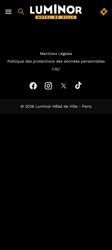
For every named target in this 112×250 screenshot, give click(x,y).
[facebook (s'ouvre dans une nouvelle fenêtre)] (33, 85)
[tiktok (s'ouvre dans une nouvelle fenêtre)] (78, 85)
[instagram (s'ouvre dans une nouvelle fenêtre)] (48, 85)
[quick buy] (104, 12)
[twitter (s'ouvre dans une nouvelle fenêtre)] (63, 85)
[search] (21, 11)
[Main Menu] (8, 12)
